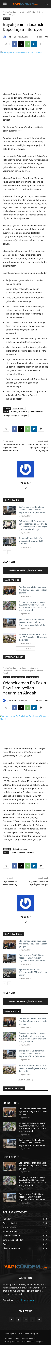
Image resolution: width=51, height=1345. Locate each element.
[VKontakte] (39, 1319)
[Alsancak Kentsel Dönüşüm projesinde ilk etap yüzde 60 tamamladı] (9, 541)
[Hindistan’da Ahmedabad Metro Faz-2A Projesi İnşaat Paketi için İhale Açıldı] (9, 638)
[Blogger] (11, 1319)
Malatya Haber (19, 408)
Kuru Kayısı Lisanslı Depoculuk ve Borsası (27, 411)
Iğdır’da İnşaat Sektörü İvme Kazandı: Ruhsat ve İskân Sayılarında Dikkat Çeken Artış (32, 510)
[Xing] (26, 488)
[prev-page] (4, 552)
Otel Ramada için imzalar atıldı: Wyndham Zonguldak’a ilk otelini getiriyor (33, 590)
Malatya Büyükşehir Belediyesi (15, 415)
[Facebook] (14, 44)
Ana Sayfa (7, 12)
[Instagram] (32, 1319)
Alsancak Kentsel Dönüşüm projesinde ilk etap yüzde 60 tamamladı (31, 541)
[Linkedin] (34, 44)
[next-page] (9, 552)
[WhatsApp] (27, 44)
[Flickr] (25, 1319)
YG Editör (12, 37)
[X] (21, 44)
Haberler (16, 12)
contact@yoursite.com (24, 1300)
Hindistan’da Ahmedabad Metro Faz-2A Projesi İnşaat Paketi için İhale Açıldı (33, 637)
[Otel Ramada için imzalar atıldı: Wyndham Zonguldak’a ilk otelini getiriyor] (9, 590)
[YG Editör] (5, 37)
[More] (41, 44)
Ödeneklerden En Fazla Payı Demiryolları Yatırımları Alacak (13, 447)
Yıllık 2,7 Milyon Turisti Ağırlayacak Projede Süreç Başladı (38, 447)
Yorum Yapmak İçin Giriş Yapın (25, 570)
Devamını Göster (24, 648)
